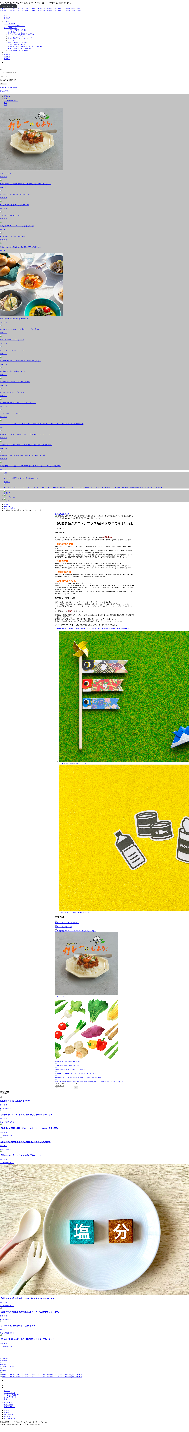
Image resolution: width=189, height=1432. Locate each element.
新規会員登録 (4, 91)
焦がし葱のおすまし (15, 32)
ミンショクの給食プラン (16, 26)
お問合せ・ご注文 (8, 6)
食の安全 (7, 1416)
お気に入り (8, 18)
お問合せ (7, 59)
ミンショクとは (9, 24)
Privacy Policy (8, 1414)
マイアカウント (9, 1407)
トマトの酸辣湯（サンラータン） (20, 48)
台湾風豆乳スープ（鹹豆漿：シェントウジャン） (25, 46)
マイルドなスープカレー (16, 36)
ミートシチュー (13, 40)
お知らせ (7, 55)
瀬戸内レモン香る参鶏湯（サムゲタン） (22, 34)
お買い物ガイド (9, 1418)
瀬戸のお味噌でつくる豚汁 (17, 30)
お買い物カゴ (8, 1405)
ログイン (7, 16)
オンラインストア (10, 1403)
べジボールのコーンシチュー (18, 44)
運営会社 (7, 57)
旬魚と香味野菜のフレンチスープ (20, 38)
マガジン (7, 21)
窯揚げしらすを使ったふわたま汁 (20, 42)
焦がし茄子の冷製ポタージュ (18, 50)
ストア (6, 52)
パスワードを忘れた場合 (8, 87)
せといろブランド (10, 28)
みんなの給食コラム (62, 514)
